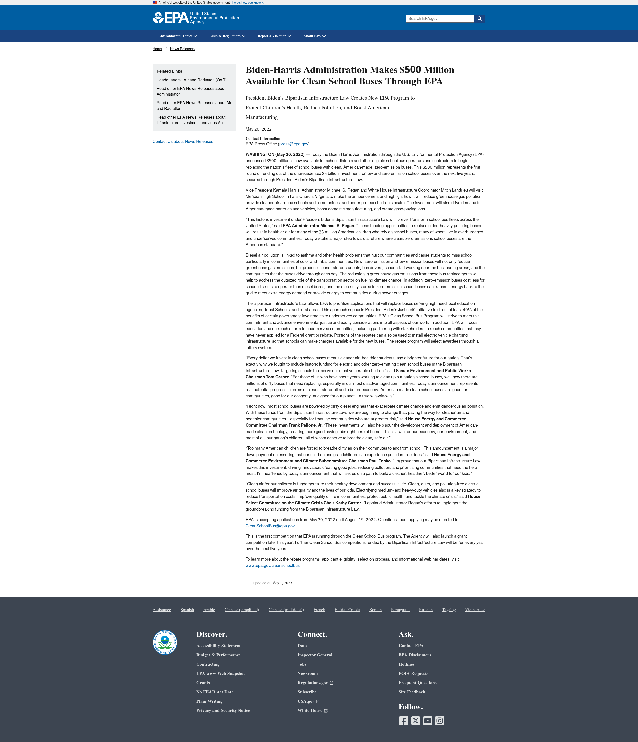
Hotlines (407, 664)
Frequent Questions (418, 682)
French (319, 610)
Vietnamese (475, 610)
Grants (203, 682)
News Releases (182, 49)
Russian (426, 610)
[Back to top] (624, 728)
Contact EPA (411, 645)
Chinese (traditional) (286, 610)
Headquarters (169, 80)
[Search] (479, 19)
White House (310, 710)
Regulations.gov (313, 682)
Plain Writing (209, 701)
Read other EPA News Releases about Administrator (191, 91)
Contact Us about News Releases (183, 141)
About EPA (312, 36)
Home (157, 49)
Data (302, 645)
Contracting (208, 664)
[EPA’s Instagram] (440, 721)
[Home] (196, 17)
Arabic (209, 610)
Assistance (162, 610)
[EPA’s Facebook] (404, 721)
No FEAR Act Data (215, 692)
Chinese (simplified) (242, 610)
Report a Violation (272, 36)
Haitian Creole (347, 610)
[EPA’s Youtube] (428, 721)
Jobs (302, 664)
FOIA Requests (413, 673)
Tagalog (449, 610)
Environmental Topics (175, 36)
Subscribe (307, 692)
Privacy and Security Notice (223, 710)
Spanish (187, 610)
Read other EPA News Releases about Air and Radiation (194, 106)
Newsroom (308, 673)
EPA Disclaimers (415, 655)
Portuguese (400, 610)
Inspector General (315, 655)
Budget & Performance (218, 655)
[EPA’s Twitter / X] (416, 721)
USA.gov (306, 701)
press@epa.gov (293, 144)
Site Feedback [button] (412, 692)
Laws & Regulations (225, 36)
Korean (375, 610)
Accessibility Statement (218, 645)
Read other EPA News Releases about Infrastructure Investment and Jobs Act (191, 120)
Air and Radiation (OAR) (205, 80)
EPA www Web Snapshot (220, 673)
